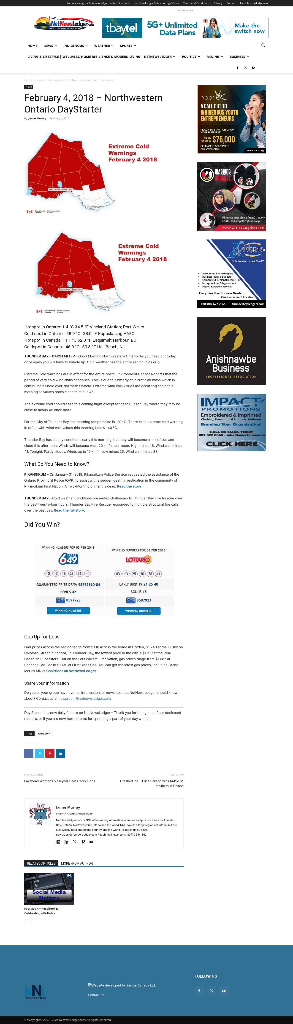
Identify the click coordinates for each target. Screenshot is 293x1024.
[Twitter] (245, 67)
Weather (102, 45)
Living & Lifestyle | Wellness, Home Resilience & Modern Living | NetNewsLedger (99, 56)
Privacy (218, 3)
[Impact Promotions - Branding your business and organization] (231, 422)
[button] (263, 46)
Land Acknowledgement (254, 3)
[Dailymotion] (60, 842)
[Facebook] (237, 67)
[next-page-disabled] (34, 922)
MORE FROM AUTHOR (77, 863)
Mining (213, 56)
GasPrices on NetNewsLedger (71, 671)
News (48, 45)
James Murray (37, 118)
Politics (189, 56)
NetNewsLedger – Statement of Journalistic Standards (98, 3)
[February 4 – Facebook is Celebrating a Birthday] (49, 889)
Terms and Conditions (196, 3)
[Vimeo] (84, 842)
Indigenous (73, 45)
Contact (231, 3)
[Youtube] (253, 67)
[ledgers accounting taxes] (231, 273)
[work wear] (231, 196)
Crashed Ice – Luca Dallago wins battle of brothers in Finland (152, 783)
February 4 (44, 733)
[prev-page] (27, 922)
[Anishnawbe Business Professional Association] (231, 351)
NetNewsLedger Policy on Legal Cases (157, 3)
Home (32, 45)
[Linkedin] (60, 753)
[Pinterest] (49, 753)
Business (237, 56)
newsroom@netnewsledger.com (84, 698)
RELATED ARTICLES (41, 863)
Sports (126, 45)
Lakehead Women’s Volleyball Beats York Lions (59, 781)
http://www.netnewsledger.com (74, 813)
